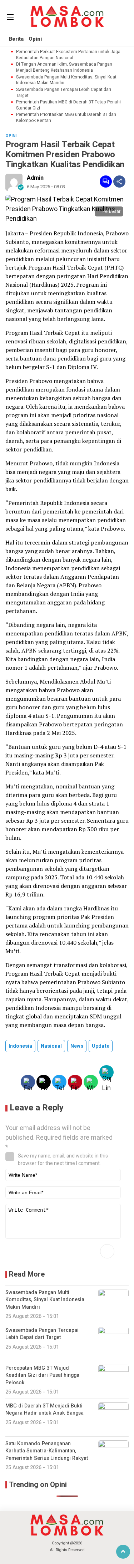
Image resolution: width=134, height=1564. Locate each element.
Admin (35, 178)
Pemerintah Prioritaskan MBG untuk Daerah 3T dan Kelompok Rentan (66, 118)
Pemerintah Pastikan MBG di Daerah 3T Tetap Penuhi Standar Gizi (68, 105)
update (100, 1046)
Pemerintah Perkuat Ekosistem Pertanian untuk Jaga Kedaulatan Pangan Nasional (68, 55)
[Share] (119, 181)
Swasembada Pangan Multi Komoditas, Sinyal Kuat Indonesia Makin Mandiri (66, 80)
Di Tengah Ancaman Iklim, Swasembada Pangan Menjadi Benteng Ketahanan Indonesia (64, 67)
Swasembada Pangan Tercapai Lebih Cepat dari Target (63, 93)
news (76, 1046)
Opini (35, 39)
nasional (51, 1046)
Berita (16, 39)
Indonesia (20, 1046)
